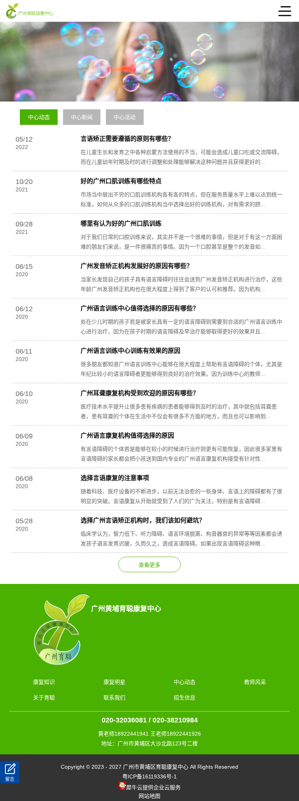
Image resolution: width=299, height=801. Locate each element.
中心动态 (39, 117)
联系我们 (114, 697)
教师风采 (255, 682)
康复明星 (114, 682)
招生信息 (184, 697)
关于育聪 (44, 697)
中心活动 (124, 117)
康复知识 (44, 682)
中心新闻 (82, 117)
